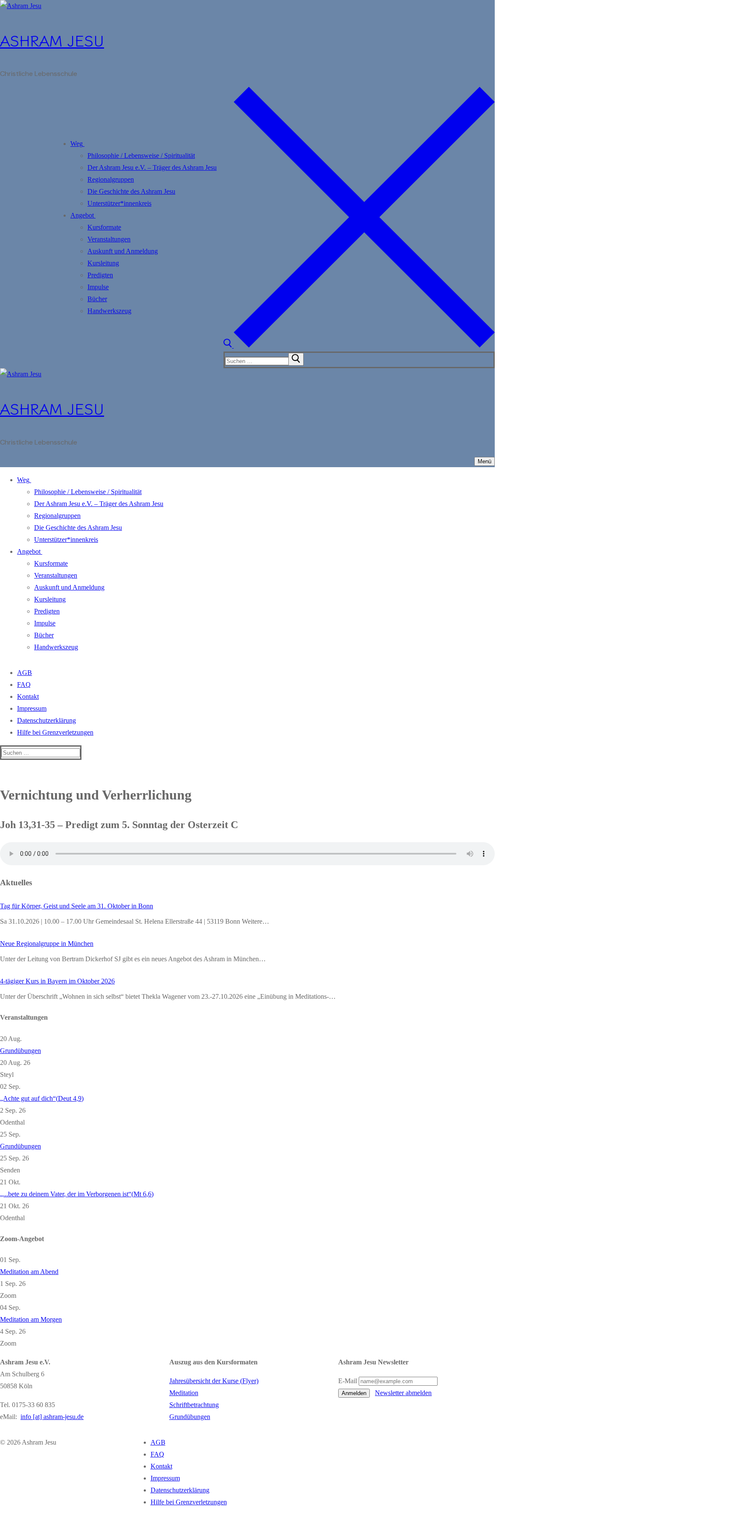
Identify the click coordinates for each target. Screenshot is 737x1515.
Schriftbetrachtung (194, 1404)
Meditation (183, 1392)
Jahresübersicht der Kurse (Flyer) (213, 1380)
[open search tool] (359, 345)
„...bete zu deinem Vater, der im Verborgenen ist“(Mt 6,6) (77, 1194)
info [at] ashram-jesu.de (52, 1416)
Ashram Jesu (52, 40)
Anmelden (354, 1393)
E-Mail (347, 1380)
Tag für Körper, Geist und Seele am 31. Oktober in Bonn (76, 906)
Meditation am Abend (29, 1271)
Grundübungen (20, 1050)
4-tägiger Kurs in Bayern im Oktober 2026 (57, 981)
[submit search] (296, 359)
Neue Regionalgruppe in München (46, 943)
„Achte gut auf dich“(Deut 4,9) (42, 1098)
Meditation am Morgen (31, 1319)
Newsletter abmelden (403, 1392)
